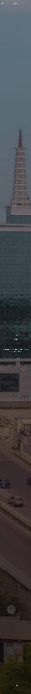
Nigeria (15, 339)
